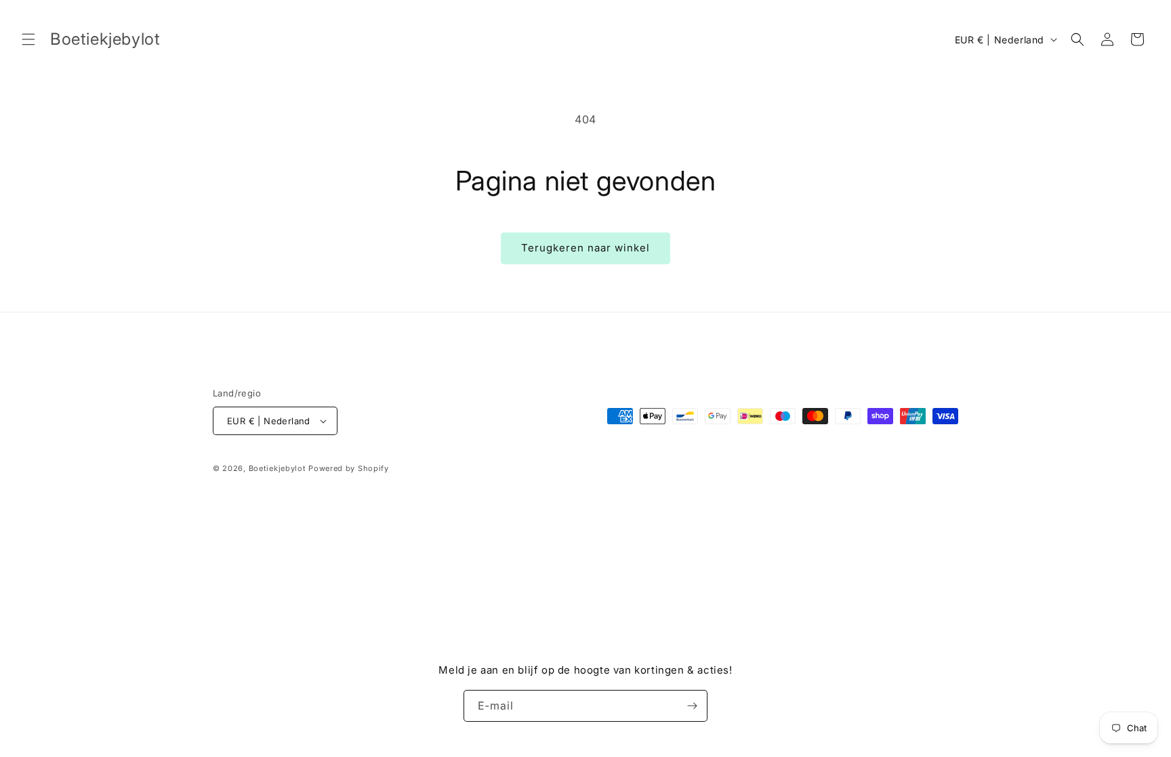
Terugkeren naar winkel (585, 247)
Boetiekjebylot (279, 468)
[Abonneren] (692, 706)
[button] (28, 39)
